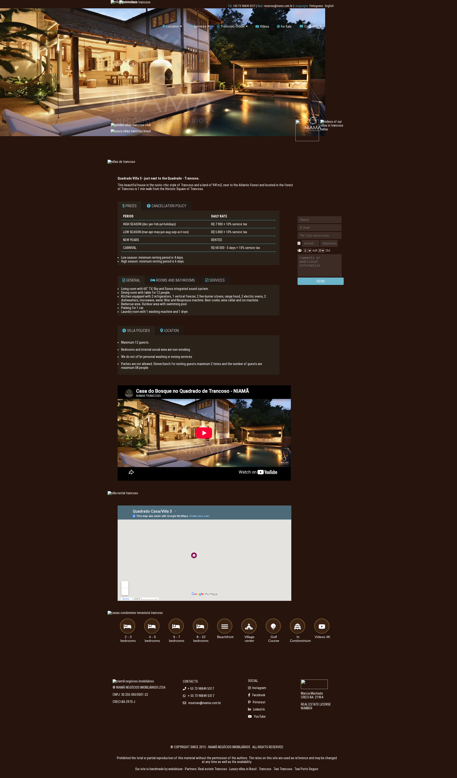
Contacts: (311, 26)
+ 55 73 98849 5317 (201, 688)
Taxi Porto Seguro (306, 769)
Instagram (259, 688)
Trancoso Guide (233, 26)
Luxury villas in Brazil (243, 769)
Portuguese (316, 6)
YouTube (260, 716)
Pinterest (259, 702)
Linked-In (259, 709)
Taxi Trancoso (282, 769)
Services (200, 26)
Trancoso (265, 769)
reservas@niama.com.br (278, 6)
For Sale (286, 26)
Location (172, 26)
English (329, 6)
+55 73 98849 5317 (244, 6)
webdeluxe (175, 769)
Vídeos (264, 26)
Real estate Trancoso (212, 769)
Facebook (258, 695)
